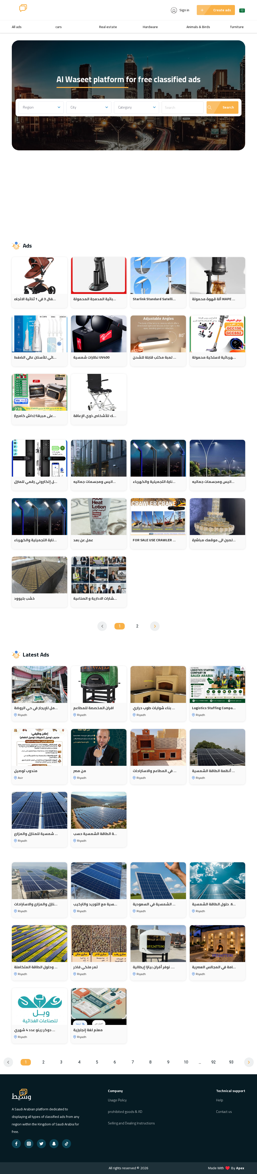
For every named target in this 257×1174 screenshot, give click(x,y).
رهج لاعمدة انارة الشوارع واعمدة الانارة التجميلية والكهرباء (155, 481)
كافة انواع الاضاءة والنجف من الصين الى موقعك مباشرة (214, 540)
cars (58, 27)
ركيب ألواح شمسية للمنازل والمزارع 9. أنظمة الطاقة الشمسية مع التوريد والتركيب (95, 904)
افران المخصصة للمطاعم (93, 708)
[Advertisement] (128, 193)
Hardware (150, 27)
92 (213, 1062)
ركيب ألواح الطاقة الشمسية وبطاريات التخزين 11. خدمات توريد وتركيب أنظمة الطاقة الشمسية (214, 771)
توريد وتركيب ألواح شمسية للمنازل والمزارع (36, 833)
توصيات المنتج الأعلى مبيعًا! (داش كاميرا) (36, 415)
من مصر (79, 771)
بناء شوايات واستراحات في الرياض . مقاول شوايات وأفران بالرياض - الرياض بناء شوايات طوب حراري (155, 708)
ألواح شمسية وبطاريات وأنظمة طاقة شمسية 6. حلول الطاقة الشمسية (214, 904)
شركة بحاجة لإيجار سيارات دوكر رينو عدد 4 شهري (36, 1030)
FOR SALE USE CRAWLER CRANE (155, 540)
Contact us (224, 1111)
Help (219, 1100)
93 (231, 1062)
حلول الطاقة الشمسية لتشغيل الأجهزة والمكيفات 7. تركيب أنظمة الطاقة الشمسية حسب (95, 833)
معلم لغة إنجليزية (88, 1030)
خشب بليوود (24, 598)
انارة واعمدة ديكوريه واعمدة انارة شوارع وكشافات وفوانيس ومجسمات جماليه (214, 481)
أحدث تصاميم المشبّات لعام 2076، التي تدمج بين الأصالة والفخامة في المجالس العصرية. (214, 967)
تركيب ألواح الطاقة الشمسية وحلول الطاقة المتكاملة (36, 967)
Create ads (222, 10)
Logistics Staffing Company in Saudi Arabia (214, 708)
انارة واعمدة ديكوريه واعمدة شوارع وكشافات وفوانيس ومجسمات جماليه (95, 481)
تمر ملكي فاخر (85, 967)
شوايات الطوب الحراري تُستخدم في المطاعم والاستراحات (155, 771)
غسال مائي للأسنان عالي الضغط (36, 357)
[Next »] (155, 626)
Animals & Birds (198, 27)
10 (186, 1062)
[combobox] (41, 107)
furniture (237, 27)
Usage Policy (117, 1100)
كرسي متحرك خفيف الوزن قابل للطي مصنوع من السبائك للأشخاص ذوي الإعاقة (95, 415)
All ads (17, 27)
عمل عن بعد (83, 540)
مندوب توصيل (25, 771)
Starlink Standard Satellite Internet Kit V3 (155, 299)
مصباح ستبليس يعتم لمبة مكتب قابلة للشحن (155, 357)
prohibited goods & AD (125, 1111)
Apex (240, 1168)
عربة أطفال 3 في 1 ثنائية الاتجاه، (36, 299)
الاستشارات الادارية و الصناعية (95, 598)
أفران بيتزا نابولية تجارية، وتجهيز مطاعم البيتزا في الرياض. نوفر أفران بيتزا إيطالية (155, 967)
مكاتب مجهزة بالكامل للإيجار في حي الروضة (36, 708)
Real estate (108, 27)
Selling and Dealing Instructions (131, 1123)
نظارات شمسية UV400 (91, 357)
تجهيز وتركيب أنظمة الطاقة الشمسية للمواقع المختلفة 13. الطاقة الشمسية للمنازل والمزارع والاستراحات (36, 904)
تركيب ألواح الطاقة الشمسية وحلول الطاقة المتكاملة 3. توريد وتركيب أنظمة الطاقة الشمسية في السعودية (155, 904)
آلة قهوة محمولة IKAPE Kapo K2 (214, 299)
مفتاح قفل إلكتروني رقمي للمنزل (36, 481)
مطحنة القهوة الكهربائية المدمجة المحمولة (95, 299)
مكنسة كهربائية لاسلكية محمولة (214, 357)
